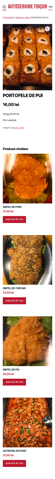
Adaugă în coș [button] (14, 219)
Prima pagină (8, 17)
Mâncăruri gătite (23, 17)
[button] (47, 28)
